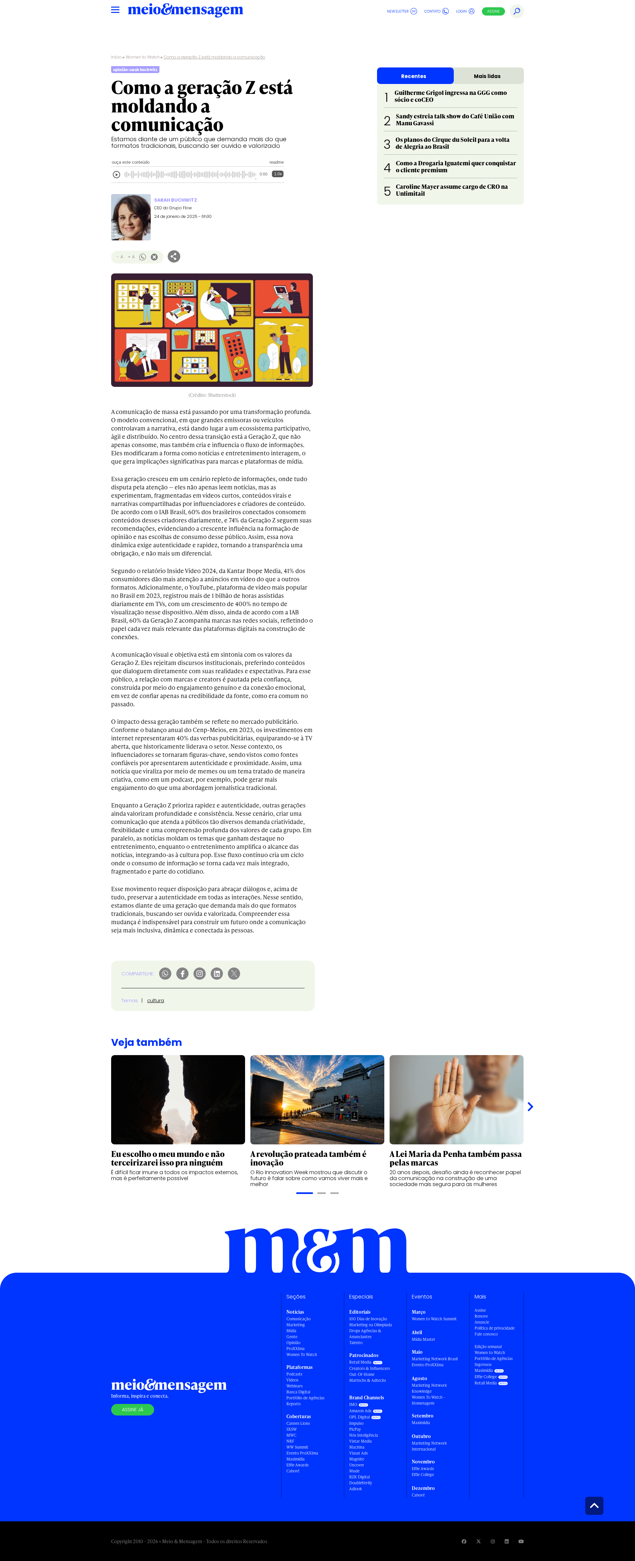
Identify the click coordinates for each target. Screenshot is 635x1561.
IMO (353, 1404)
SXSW (291, 1429)
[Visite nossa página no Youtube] (521, 1541)
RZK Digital (359, 1477)
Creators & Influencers (369, 1368)
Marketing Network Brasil (435, 1359)
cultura (155, 1000)
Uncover (356, 1465)
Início (116, 57)
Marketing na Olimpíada (370, 1325)
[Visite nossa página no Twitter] (478, 1541)
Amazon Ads (360, 1411)
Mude (354, 1471)
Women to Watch (143, 57)
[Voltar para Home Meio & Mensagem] (185, 11)
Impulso (356, 1423)
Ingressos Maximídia (484, 1367)
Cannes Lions (298, 1423)
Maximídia (295, 1459)
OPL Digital (359, 1417)
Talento (355, 1342)
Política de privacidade (495, 1328)
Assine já (132, 1409)
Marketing (295, 1325)
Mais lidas (487, 76)
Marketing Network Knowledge (429, 1388)
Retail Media (360, 1362)
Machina (356, 1447)
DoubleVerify (360, 1483)
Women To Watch (301, 1354)
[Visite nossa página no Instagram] (493, 1541)
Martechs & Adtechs (367, 1380)
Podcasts (294, 1374)
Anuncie (482, 1322)
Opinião (293, 1342)
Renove (481, 1316)
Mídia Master (423, 1339)
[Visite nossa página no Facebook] (464, 1541)
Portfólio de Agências (305, 1398)
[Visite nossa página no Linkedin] (507, 1541)
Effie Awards (297, 1465)
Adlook (355, 1489)
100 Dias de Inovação (368, 1319)
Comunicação (298, 1319)
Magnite (356, 1459)
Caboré (292, 1471)
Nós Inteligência (363, 1435)
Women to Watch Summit (434, 1319)
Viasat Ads (358, 1453)
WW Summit (297, 1447)
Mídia (291, 1331)
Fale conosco (486, 1334)
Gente (291, 1336)
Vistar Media (360, 1441)
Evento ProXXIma (302, 1453)
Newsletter (398, 11)
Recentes (413, 76)
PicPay (355, 1429)
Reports (293, 1404)
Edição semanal (488, 1346)
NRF (290, 1441)
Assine (493, 11)
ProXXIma (295, 1348)
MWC (291, 1435)
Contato (432, 11)
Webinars (294, 1386)
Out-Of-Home (361, 1374)
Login (461, 11)
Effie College (423, 1474)
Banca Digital (298, 1392)
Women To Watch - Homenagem (428, 1400)
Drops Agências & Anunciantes (365, 1333)
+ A (131, 257)
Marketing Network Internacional (429, 1446)
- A (120, 257)
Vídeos (292, 1380)
